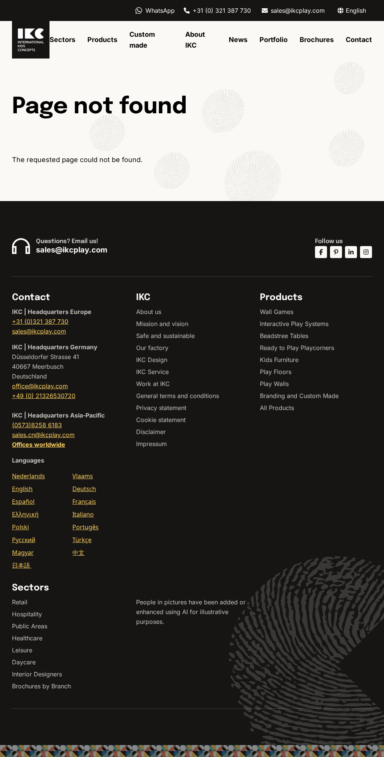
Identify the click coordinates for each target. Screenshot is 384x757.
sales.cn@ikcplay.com (43, 435)
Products (102, 40)
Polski (20, 527)
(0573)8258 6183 (37, 425)
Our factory (152, 347)
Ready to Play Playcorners (297, 347)
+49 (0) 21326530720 (43, 396)
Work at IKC (153, 384)
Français (84, 501)
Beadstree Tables (284, 335)
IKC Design (151, 359)
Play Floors (275, 371)
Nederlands (28, 476)
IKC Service (152, 371)
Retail (19, 602)
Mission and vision (162, 323)
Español (23, 501)
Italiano (83, 514)
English (22, 489)
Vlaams (82, 476)
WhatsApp (160, 10)
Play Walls (274, 384)
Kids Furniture (279, 359)
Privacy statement (161, 408)
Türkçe (82, 540)
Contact (359, 40)
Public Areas (29, 626)
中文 (78, 552)
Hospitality (27, 614)
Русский (23, 540)
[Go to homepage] (31, 40)
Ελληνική (25, 514)
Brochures (317, 40)
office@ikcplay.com (40, 386)
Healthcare (27, 638)
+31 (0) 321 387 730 (222, 10)
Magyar (23, 552)
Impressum (151, 444)
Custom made (142, 39)
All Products (277, 408)
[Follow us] (321, 252)
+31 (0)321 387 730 (40, 321)
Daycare (24, 662)
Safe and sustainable (165, 335)
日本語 (22, 565)
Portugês (85, 527)
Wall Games (276, 311)
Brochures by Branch (41, 686)
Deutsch (84, 489)
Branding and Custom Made (299, 396)
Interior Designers (37, 674)
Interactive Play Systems (294, 323)
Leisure (22, 650)
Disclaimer (151, 432)
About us (148, 311)
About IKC (195, 39)
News (238, 40)
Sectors (62, 40)
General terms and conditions (177, 396)
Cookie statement (161, 420)
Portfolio (274, 40)
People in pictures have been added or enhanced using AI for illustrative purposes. (191, 611)
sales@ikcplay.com (298, 10)
